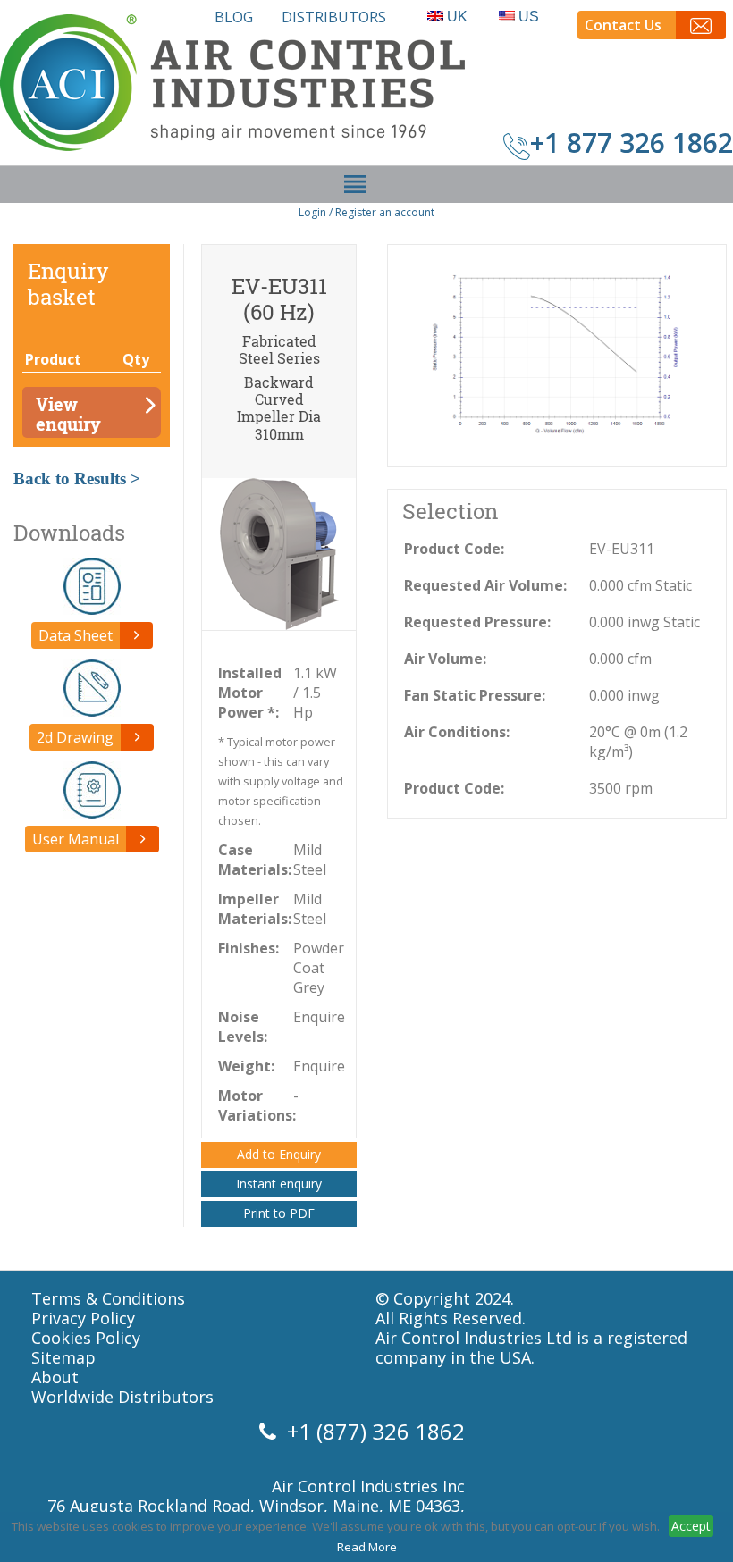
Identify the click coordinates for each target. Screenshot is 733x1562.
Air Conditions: (457, 732)
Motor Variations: (255, 1105)
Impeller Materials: (254, 908)
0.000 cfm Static (640, 585)
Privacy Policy (83, 1318)
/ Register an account (381, 212)
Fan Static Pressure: (474, 695)
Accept (691, 1525)
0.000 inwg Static (644, 622)
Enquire (318, 1017)
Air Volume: (445, 658)
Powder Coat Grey (318, 967)
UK (457, 16)
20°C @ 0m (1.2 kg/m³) (638, 741)
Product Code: (454, 548)
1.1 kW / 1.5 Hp (315, 692)
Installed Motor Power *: (250, 692)
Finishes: (248, 948)
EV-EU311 (621, 548)
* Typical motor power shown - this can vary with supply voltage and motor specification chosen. (280, 781)
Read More (367, 1547)
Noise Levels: (242, 1026)
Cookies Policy (85, 1337)
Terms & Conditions (108, 1298)
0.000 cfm (620, 658)
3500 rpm (621, 788)
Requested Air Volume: (485, 585)
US (528, 16)
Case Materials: (254, 859)
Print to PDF (279, 1213)
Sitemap (63, 1357)
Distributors (334, 17)
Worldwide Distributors (122, 1396)
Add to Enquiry (279, 1154)
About (55, 1377)
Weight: (246, 1066)
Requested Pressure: (477, 622)
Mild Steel (309, 859)
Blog (234, 17)
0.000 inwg (624, 695)
